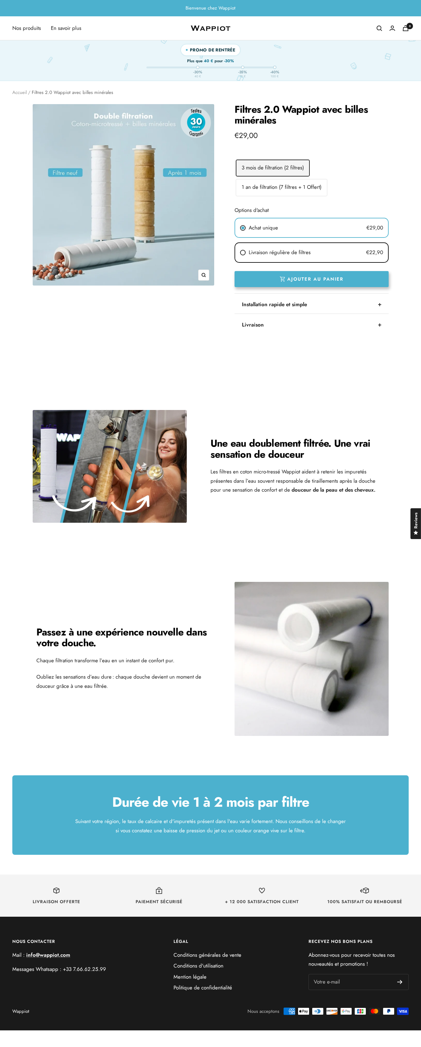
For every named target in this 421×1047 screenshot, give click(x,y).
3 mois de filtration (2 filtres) (273, 167)
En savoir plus (66, 28)
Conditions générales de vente (207, 955)
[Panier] (406, 28)
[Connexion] (392, 28)
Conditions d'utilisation (198, 965)
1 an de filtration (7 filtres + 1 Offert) (281, 187)
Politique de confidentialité (203, 987)
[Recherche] (379, 28)
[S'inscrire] (400, 982)
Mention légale (190, 976)
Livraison (253, 324)
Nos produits (26, 28)
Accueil (19, 92)
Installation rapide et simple (274, 304)
